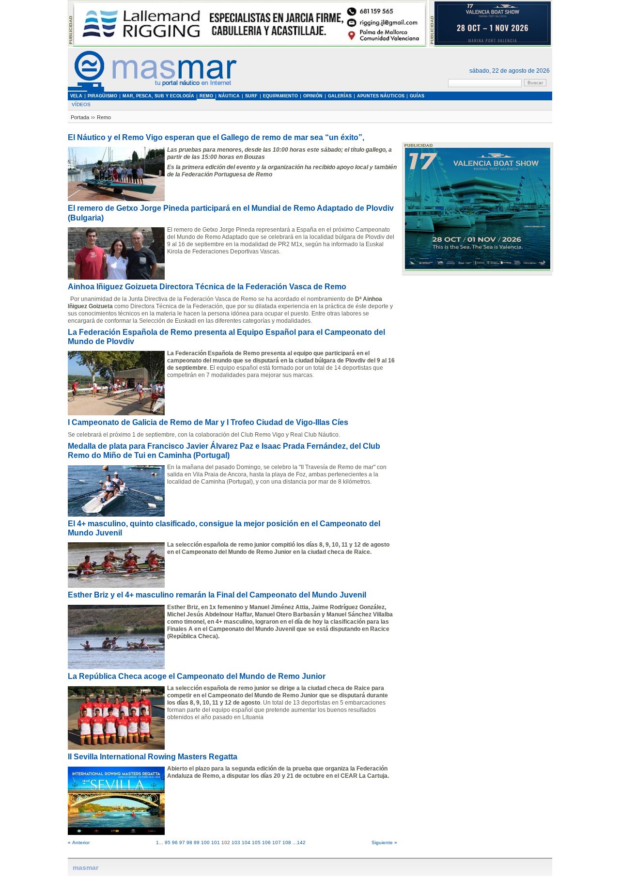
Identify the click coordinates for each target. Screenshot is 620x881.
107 (276, 842)
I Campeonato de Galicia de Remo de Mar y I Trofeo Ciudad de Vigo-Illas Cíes (208, 422)
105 (256, 842)
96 (175, 842)
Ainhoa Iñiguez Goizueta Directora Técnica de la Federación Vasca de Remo (207, 287)
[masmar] (152, 90)
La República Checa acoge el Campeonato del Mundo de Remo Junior (197, 676)
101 (215, 842)
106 (266, 842)
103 (236, 842)
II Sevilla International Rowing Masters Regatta (152, 757)
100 (205, 842)
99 (197, 842)
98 (189, 842)
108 (286, 842)
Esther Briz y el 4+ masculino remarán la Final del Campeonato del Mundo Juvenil (217, 595)
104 (246, 842)
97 (182, 842)
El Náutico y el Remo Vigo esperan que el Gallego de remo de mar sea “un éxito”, (216, 137)
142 (301, 842)
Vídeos (81, 104)
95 (167, 842)
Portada (80, 117)
